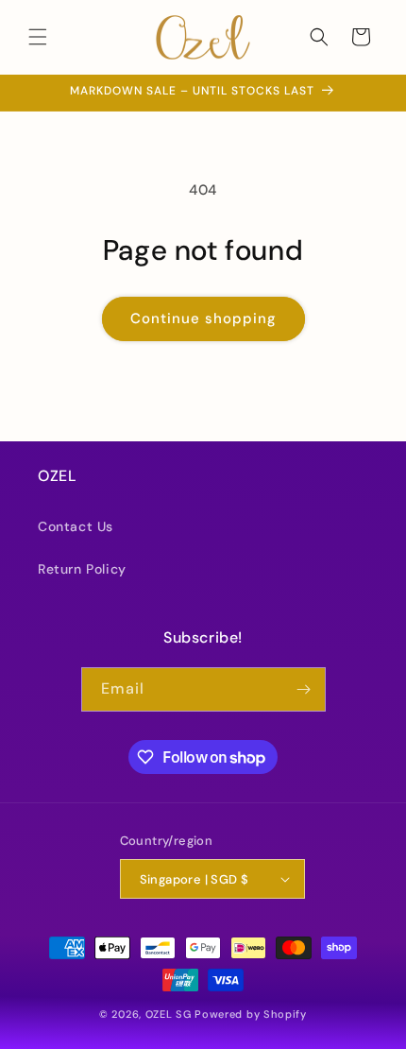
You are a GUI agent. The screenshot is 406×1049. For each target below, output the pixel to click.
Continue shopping (203, 318)
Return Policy (82, 568)
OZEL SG (168, 1014)
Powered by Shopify (251, 1014)
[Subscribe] (304, 689)
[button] (38, 37)
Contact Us (75, 526)
